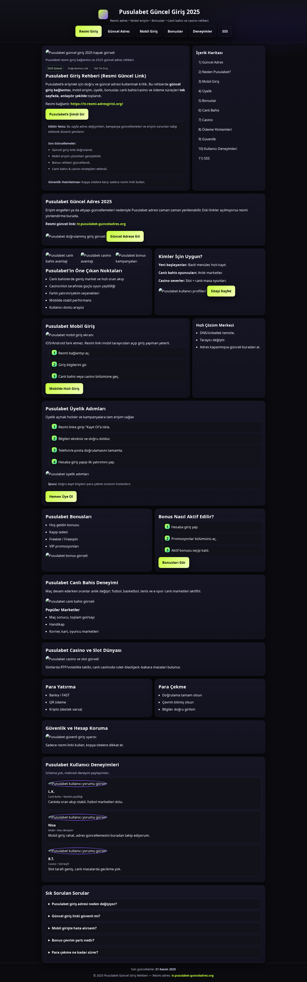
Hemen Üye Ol (61, 496)
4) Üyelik (205, 91)
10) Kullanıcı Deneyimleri (217, 148)
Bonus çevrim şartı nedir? (73, 940)
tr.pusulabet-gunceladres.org (101, 224)
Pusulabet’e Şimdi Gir (67, 114)
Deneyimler (202, 31)
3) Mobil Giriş (208, 81)
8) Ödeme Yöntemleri (215, 129)
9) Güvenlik (207, 139)
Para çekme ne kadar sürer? (75, 952)
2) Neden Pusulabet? (214, 72)
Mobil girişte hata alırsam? (74, 928)
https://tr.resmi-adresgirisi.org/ (97, 103)
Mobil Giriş (149, 31)
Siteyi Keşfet (221, 291)
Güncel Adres (119, 31)
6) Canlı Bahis (208, 110)
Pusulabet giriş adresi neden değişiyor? (84, 904)
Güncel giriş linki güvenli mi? (76, 916)
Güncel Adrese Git (125, 236)
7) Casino (205, 120)
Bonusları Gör (173, 562)
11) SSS (204, 158)
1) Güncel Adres (210, 62)
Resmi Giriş (88, 31)
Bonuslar (175, 31)
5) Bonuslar (207, 100)
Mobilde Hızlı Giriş (64, 388)
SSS (225, 31)
